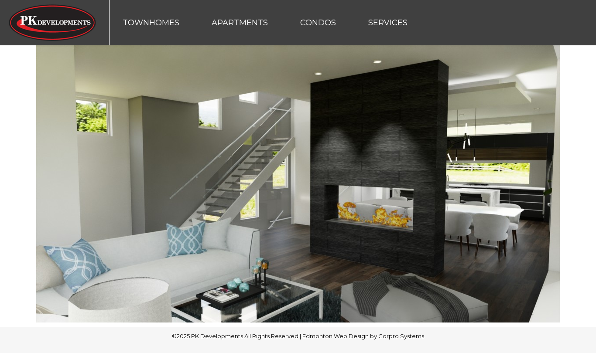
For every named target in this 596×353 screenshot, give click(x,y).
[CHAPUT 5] (298, 183)
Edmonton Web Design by (340, 336)
